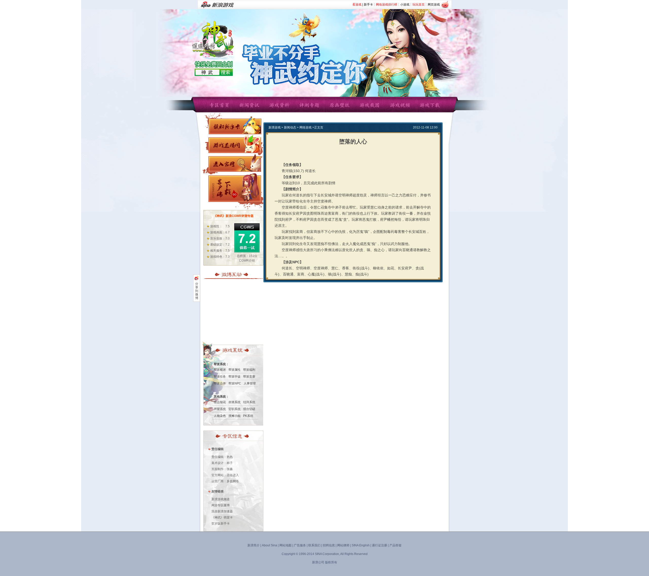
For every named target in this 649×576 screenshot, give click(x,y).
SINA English (361, 545)
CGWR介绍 (247, 260)
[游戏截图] (369, 104)
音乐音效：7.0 (220, 238)
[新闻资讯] (249, 104)
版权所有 (331, 562)
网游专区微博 (220, 505)
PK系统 (248, 416)
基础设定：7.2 (220, 244)
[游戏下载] (430, 104)
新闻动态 (290, 127)
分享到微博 (196, 291)
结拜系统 (249, 402)
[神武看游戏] (234, 145)
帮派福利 (249, 369)
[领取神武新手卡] (234, 126)
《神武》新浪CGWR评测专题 (233, 216)
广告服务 (300, 545)
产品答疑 (395, 545)
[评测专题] (309, 104)
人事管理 (250, 383)
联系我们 (314, 545)
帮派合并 (220, 383)
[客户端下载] (234, 188)
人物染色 (220, 416)
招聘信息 (329, 545)
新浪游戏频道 (220, 499)
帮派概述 (220, 369)
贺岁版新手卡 (220, 523)
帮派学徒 (234, 376)
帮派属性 (234, 369)
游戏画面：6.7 (220, 232)
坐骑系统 (234, 402)
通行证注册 (379, 545)
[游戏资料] (279, 104)
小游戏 (404, 4)
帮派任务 (220, 376)
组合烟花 (220, 402)
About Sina (269, 545)
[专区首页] (219, 104)
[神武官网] (234, 164)
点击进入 (233, 475)
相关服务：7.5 (220, 250)
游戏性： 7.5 (220, 226)
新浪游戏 (274, 127)
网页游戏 (434, 4)
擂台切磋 (249, 409)
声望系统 (220, 409)
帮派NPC (234, 383)
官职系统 (234, 409)
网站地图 (285, 545)
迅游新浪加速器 (222, 511)
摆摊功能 (234, 416)
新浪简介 (253, 545)
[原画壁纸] (339, 104)
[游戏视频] (399, 104)
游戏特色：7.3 (220, 256)
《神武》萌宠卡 (222, 517)
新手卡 (368, 4)
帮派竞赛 (249, 376)
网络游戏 (305, 127)
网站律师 (343, 545)
